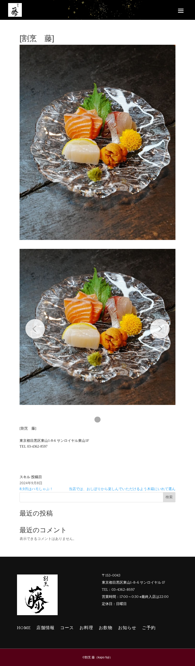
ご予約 (149, 628)
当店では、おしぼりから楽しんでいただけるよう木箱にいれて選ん (122, 489)
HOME (24, 628)
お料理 (86, 628)
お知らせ (127, 628)
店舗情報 (45, 628)
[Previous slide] (35, 329)
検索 (169, 497)
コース (67, 628)
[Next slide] (160, 329)
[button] (97, 419)
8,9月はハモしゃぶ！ (36, 489)
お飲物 (105, 628)
